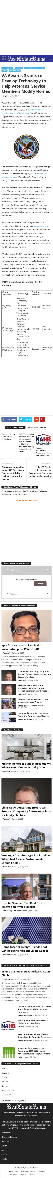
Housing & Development (34, 68)
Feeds (4, 1159)
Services (5, 1141)
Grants (19, 68)
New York (5, 1086)
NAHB (21, 1026)
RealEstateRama (25, 719)
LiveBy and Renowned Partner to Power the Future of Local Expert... (33, 714)
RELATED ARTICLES (15, 427)
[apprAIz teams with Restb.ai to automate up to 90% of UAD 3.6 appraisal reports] (26, 626)
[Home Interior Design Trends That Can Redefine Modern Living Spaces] (26, 930)
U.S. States (11, 594)
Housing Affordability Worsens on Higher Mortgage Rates (33, 1021)
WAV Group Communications (31, 705)
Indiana (4, 1082)
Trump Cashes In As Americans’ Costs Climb (8, 436)
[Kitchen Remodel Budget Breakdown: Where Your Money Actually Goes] (26, 747)
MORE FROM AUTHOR (37, 427)
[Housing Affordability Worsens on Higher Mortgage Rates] (44, 439)
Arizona (4, 1069)
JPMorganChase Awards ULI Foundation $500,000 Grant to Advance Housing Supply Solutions (34, 1051)
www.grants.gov (40, 226)
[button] (48, 58)
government (7, 68)
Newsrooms (6, 1133)
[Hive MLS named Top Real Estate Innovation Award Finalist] (8, 703)
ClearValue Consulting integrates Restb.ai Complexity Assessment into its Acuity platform (34, 674)
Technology (15, 71)
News (4, 71)
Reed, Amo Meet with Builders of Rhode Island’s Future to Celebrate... (34, 1035)
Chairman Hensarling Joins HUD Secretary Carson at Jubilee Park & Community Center (12, 473)
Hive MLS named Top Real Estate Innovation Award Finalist (33, 700)
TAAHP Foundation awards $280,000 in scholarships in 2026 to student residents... (34, 1009)
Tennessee (6, 1095)
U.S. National (12, 570)
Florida (4, 1077)
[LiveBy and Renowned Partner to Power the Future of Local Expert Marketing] (8, 717)
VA (6, 96)
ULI (20, 1057)
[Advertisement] (26, 27)
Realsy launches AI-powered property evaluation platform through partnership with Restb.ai (33, 688)
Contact (4, 1154)
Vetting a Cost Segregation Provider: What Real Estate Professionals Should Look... (26, 859)
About (3, 1150)
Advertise (5, 1146)
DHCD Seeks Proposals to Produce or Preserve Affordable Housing (40, 472)
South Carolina (7, 1090)
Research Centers (9, 1137)
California (5, 1073)
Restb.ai (6, 653)
